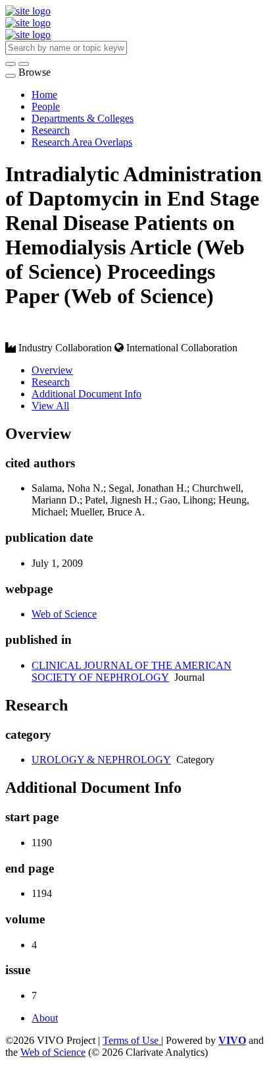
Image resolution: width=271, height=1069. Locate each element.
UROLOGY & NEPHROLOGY (101, 759)
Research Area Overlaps (82, 142)
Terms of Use (132, 1040)
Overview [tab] (52, 370)
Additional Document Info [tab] (86, 393)
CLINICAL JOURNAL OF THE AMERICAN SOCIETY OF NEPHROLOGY (132, 671)
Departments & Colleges (83, 118)
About (45, 1018)
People (46, 106)
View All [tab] (50, 405)
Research (51, 130)
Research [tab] (51, 382)
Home (44, 94)
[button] (10, 64)
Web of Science (64, 614)
